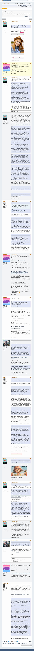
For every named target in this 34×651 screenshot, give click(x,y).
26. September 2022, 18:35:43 (14, 63)
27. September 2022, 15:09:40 (14, 339)
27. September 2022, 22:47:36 (14, 521)
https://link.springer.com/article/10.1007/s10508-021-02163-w (21, 124)
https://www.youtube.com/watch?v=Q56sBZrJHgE (17, 328)
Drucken (30, 641)
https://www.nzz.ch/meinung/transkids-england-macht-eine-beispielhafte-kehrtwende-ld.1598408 (19, 497)
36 (11, 641)
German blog (24, 5)
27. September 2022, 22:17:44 (14, 482)
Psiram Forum (5, 3)
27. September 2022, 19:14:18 (14, 377)
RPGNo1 (4, 339)
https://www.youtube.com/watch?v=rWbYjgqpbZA (18, 326)
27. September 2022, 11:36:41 (14, 201)
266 (16, 641)
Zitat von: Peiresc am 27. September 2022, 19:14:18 (18, 484)
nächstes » (29, 16)
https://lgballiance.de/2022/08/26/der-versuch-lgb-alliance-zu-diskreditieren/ (19, 358)
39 (14, 641)
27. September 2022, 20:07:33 (14, 458)
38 (13, 641)
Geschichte (23, 551)
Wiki (21, 5)
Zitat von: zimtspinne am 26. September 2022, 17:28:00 (18, 25)
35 (10, 641)
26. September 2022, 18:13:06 (14, 21)
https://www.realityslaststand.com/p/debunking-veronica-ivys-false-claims (20, 595)
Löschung (12, 550)
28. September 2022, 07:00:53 (14, 540)
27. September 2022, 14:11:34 (14, 254)
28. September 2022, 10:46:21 (14, 583)
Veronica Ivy (17, 586)
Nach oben (4, 641)
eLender (4, 21)
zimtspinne (5, 63)
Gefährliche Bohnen (6, 583)
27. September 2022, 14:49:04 (14, 297)
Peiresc (4, 201)
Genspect (23, 525)
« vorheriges (26, 16)
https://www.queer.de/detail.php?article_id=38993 (18, 260)
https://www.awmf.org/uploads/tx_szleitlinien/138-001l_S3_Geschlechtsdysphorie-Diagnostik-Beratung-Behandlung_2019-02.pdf (18, 211)
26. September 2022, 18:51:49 (14, 77)
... (9, 641)
